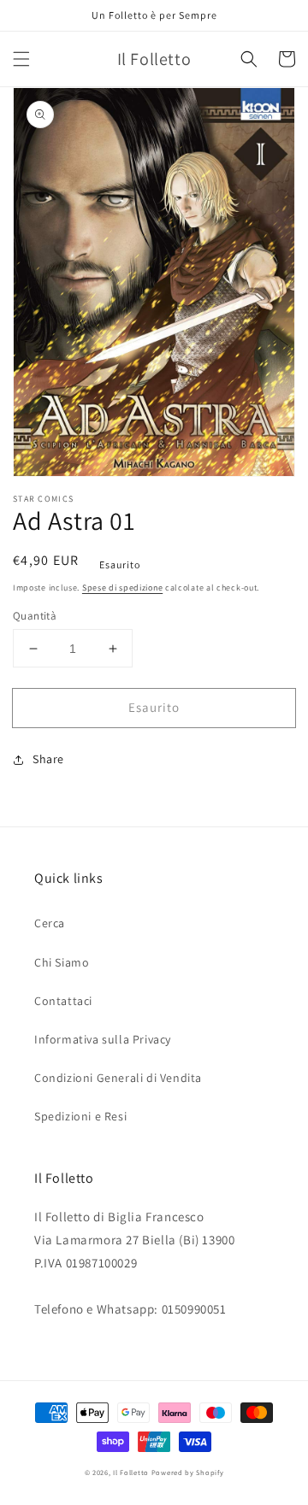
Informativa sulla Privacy (102, 1039)
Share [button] (48, 759)
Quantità (34, 615)
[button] (21, 59)
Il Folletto (131, 1472)
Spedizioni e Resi (80, 1116)
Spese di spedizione (122, 587)
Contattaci (63, 1000)
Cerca (49, 923)
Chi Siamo (61, 962)
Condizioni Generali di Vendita (118, 1077)
